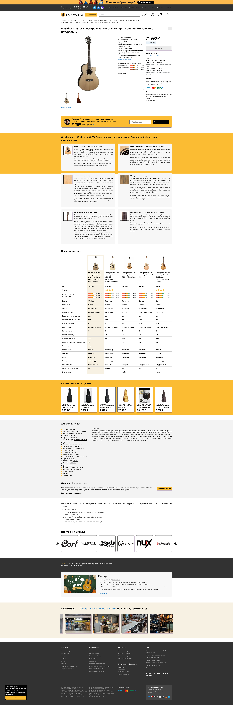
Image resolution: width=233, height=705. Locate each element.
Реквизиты (92, 661)
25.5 (77, 454)
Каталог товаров (66, 651)
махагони (70, 465)
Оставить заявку (123, 651)
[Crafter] (126, 544)
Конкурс (63, 663)
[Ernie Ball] (88, 544)
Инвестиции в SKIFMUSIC (97, 671)
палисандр (80, 467)
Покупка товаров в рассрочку (155, 655)
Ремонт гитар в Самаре (153, 668)
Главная (64, 20)
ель (74, 459)
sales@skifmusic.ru (80, 8)
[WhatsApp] (73, 124)
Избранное (145, 16)
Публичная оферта (124, 656)
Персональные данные (125, 658)
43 (86, 457)
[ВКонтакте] (98, 7)
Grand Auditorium (80, 440)
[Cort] (69, 544)
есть (77, 446)
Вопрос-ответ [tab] (79, 483)
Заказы (160, 16)
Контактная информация (127, 664)
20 (77, 452)
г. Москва (149, 58)
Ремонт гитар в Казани (153, 665)
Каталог (92, 15)
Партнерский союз (95, 656)
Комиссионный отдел (152, 657)
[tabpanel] (116, 450)
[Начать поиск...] (138, 14)
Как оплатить (65, 653)
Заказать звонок (160, 122)
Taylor (83, 151)
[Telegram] (94, 7)
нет (82, 444)
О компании (152, 8)
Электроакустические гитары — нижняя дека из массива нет (146, 434)
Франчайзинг (93, 658)
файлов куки (9, 694)
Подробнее (101, 593)
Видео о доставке (153, 55)
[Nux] (144, 544)
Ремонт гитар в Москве (153, 660)
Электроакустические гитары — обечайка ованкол (128, 433)
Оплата (131, 8)
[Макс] (102, 7)
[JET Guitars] (107, 544)
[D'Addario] (163, 544)
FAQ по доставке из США (125, 653)
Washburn (133, 40)
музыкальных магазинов (99, 608)
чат (93, 125)
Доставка (124, 8)
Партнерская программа (97, 663)
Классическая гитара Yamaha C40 (147, 589)
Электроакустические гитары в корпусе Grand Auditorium (114, 436)
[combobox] (119, 14)
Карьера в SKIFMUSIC (96, 669)
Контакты (169, 8)
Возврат (138, 8)
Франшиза (160, 8)
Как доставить (65, 656)
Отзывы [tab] (65, 483)
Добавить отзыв (164, 489)
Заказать (158, 48)
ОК (16, 698)
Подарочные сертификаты (69, 666)
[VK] (79, 124)
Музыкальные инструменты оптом (99, 666)
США (75, 475)
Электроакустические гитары (98, 20)
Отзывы (144, 8)
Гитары (82, 20)
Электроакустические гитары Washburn (125, 20)
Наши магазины (114, 8)
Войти (153, 16)
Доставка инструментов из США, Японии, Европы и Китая (158, 651)
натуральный (77, 469)
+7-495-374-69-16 (80, 7)
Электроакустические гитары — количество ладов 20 (119, 438)
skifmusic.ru (116, 580)
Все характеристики (124, 59)
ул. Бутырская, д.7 (66, 8)
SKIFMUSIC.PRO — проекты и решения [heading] (157, 674)
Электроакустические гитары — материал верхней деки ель (125, 440)
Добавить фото (66, 107)
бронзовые (73, 438)
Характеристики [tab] (70, 423)
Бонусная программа (67, 669)
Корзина (168, 16)
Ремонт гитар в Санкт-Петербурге (156, 663)
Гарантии (64, 658)
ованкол (75, 461)
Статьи (63, 661)
